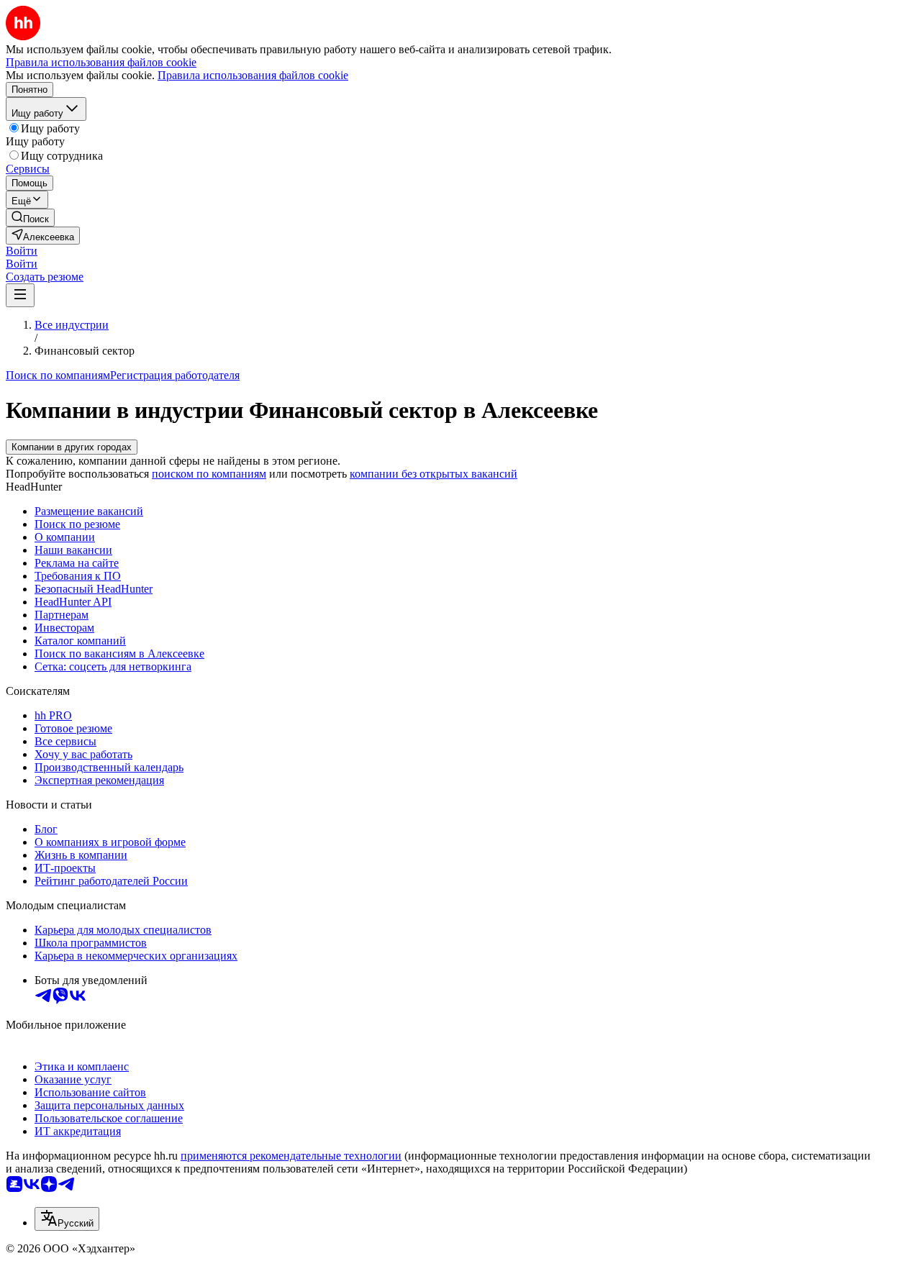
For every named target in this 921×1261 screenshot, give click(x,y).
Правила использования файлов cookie (253, 75)
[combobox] (67, 1219)
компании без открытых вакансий (433, 474)
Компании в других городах (72, 447)
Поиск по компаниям (58, 375)
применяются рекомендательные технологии (291, 1156)
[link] (30, 218)
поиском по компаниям (209, 474)
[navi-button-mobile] (20, 295)
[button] (21, 251)
